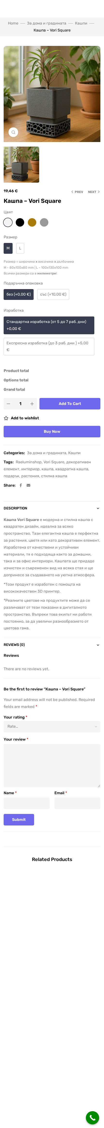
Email (60, 793)
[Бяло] (8, 222)
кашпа (47, 469)
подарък (11, 476)
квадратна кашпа (71, 469)
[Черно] (20, 222)
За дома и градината (46, 23)
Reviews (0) (14, 645)
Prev (79, 192)
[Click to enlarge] (13, 132)
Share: (9, 485)
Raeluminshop (29, 462)
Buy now (52, 431)
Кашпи (81, 23)
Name (10, 793)
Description (15, 508)
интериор (30, 469)
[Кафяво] (32, 222)
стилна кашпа (54, 476)
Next (92, 192)
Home (13, 23)
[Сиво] (44, 222)
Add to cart (70, 403)
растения (30, 476)
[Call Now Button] (92, 1117)
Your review (16, 739)
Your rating (15, 717)
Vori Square (54, 462)
